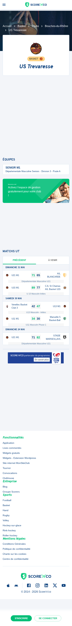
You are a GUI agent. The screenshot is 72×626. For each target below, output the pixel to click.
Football (7, 500)
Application (8, 443)
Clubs (35, 26)
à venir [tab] (52, 260)
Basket (22, 26)
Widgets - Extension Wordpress (19, 458)
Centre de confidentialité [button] (15, 559)
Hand (5, 510)
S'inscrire (21, 618)
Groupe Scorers (11, 491)
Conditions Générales (14, 543)
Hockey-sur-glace (12, 525)
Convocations (10, 473)
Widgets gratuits (11, 453)
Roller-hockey (10, 535)
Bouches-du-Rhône (56, 26)
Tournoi (7, 468)
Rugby (6, 515)
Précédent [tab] (19, 260)
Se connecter (48, 618)
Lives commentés (12, 448)
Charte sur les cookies (14, 554)
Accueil (7, 26)
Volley (6, 520)
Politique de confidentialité (16, 549)
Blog (5, 486)
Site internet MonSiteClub (16, 463)
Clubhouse (8, 478)
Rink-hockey (9, 530)
